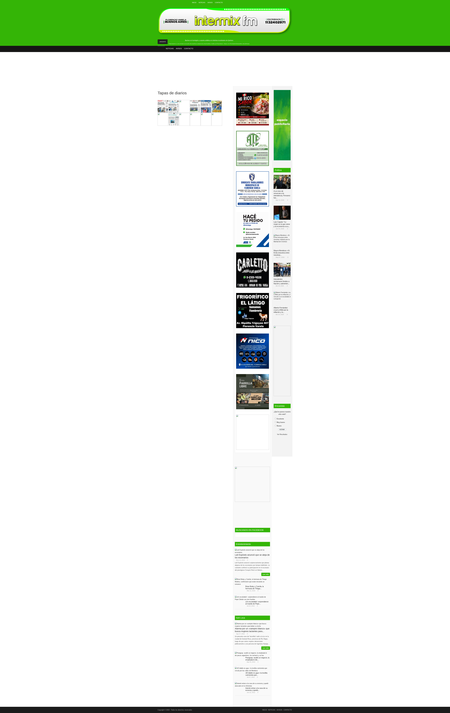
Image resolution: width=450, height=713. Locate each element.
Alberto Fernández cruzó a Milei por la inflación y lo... (281, 310)
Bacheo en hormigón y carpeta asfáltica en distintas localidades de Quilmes (209, 40)
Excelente (280, 419)
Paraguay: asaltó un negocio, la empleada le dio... (257, 659)
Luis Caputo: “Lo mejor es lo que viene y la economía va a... (282, 224)
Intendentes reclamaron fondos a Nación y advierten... (281, 281)
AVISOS (210, 2)
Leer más (265, 574)
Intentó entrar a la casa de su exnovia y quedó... (256, 689)
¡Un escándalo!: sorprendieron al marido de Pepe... (256, 603)
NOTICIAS (202, 2)
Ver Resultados (282, 434)
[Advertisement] (225, 70)
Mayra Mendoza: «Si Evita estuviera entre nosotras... (282, 253)
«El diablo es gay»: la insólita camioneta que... (256, 674)
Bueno (279, 426)
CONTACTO (219, 2)
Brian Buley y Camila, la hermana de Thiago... (254, 587)
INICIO (194, 2)
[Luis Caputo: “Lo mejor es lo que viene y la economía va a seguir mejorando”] (283, 213)
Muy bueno (281, 422)
